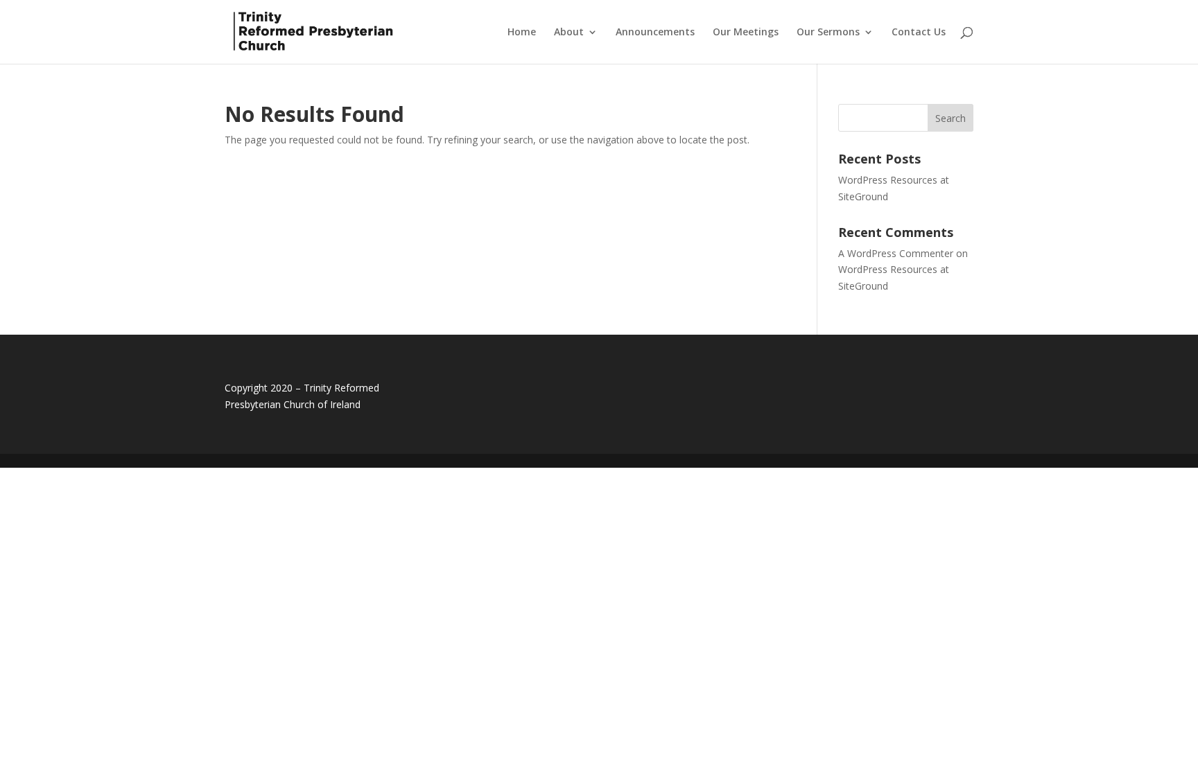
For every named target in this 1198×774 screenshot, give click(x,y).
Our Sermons (828, 32)
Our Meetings (746, 32)
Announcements (655, 32)
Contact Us (919, 32)
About (569, 32)
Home (521, 32)
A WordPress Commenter (895, 253)
